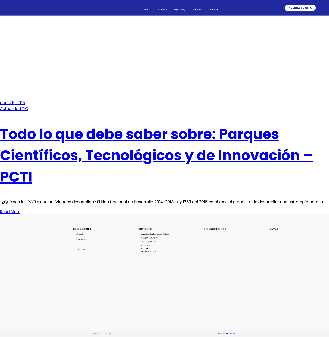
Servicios (197, 9)
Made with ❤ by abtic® (227, 334)
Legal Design (180, 9)
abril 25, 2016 (12, 102)
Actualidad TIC (14, 108)
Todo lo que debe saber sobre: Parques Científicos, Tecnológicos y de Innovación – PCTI (156, 155)
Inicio (146, 9)
